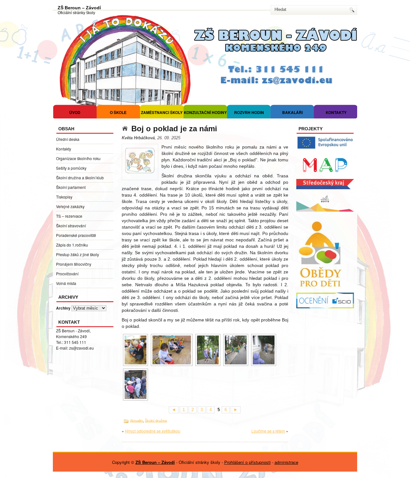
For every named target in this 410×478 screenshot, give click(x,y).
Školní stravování (71, 225)
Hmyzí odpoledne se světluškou (152, 430)
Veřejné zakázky (70, 206)
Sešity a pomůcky (71, 168)
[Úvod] (126, 128)
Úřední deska (67, 139)
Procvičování (67, 273)
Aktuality (136, 420)
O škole (118, 112)
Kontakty (336, 112)
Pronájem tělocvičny (73, 264)
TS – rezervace (69, 216)
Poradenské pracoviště (76, 235)
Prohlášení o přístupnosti (247, 462)
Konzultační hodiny (205, 112)
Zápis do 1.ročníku (72, 244)
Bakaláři (292, 112)
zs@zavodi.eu (81, 348)
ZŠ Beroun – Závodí (79, 7)
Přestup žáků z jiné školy (77, 254)
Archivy (63, 308)
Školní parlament (71, 187)
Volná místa (66, 283)
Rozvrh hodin (249, 112)
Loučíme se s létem (268, 430)
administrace (286, 462)
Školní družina (156, 420)
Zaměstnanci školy (162, 112)
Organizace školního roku (78, 158)
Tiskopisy (64, 196)
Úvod (74, 112)
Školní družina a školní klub (80, 177)
